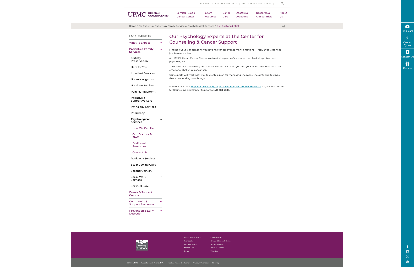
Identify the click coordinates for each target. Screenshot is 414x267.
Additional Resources (139, 145)
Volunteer (214, 251)
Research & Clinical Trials (264, 14)
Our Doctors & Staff (142, 136)
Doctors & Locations (242, 14)
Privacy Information (201, 263)
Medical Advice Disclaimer (179, 263)
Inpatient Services (143, 73)
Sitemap (215, 263)
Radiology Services (143, 158)
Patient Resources (209, 14)
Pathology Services (143, 106)
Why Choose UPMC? (192, 237)
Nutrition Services (142, 85)
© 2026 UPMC (132, 263)
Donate (407, 68)
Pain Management (143, 91)
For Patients (140, 36)
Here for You (139, 67)
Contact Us (139, 152)
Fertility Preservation (139, 60)
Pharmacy (138, 113)
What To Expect (139, 42)
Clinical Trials (216, 237)
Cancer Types (407, 44)
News (186, 251)
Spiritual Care (140, 186)
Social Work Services (138, 178)
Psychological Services (140, 121)
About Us (283, 14)
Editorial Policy (190, 244)
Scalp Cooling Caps (143, 164)
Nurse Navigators (142, 79)
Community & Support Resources (141, 203)
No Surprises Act (217, 244)
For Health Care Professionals (218, 3)
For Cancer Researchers (256, 3)
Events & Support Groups (140, 194)
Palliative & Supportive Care (141, 99)
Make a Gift (189, 248)
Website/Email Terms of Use (152, 263)
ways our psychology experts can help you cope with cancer (226, 86)
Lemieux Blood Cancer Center (186, 14)
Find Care (407, 30)
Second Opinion (141, 170)
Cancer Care (227, 14)
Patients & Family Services (141, 50)
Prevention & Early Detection (141, 212)
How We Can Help (144, 128)
